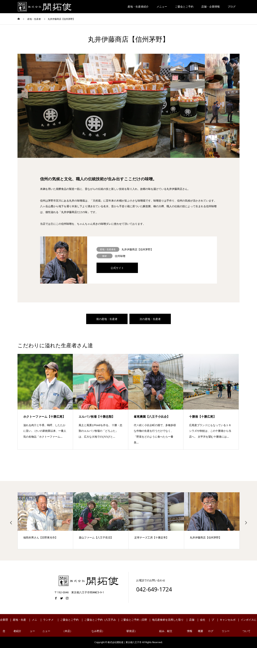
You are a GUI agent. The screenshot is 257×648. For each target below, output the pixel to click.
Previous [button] (11, 523)
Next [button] (246, 523)
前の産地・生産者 (106, 319)
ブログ (232, 6)
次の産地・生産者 (150, 319)
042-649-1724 (154, 589)
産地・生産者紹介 (138, 6)
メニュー (162, 6)
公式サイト (117, 268)
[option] (93, 106)
